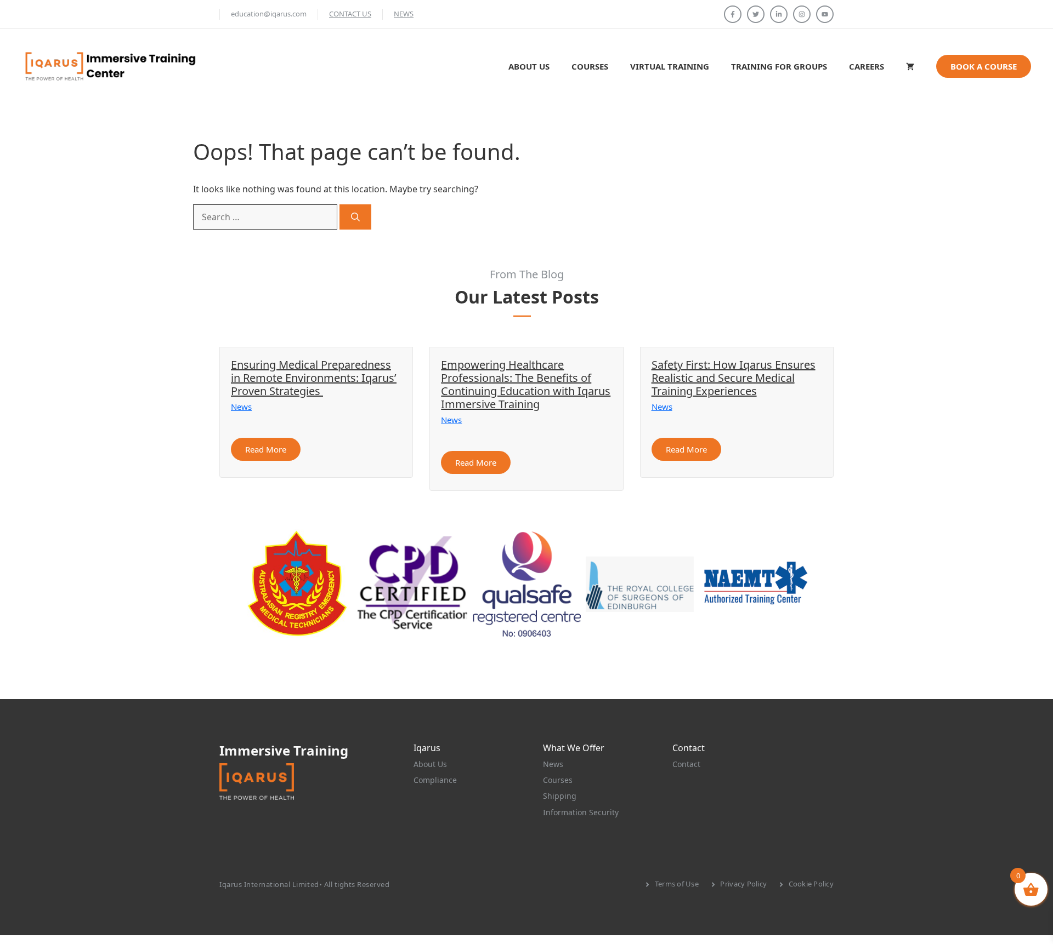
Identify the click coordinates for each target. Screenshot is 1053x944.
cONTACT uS (350, 14)
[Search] (355, 217)
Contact (686, 764)
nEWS (404, 14)
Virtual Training (669, 66)
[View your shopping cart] (910, 66)
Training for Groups (779, 66)
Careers (866, 66)
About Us (529, 66)
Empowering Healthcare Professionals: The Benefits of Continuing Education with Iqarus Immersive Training (525, 384)
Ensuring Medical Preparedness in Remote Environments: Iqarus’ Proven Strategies (314, 377)
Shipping (559, 796)
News (241, 406)
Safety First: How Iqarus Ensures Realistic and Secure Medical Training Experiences (734, 377)
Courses (589, 66)
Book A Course (983, 66)
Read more (265, 449)
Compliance (435, 780)
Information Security (581, 812)
